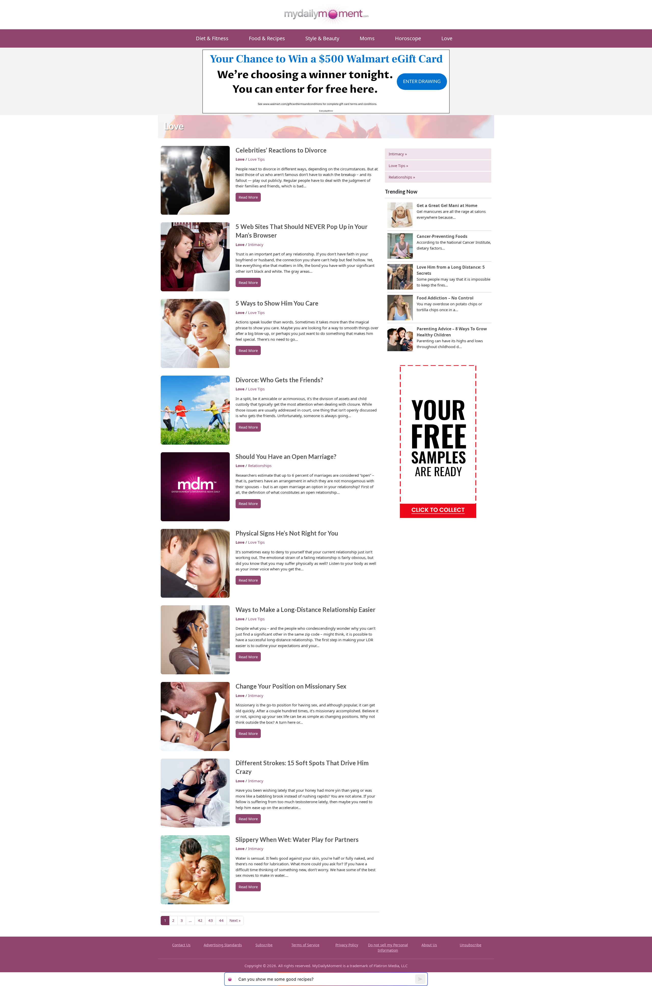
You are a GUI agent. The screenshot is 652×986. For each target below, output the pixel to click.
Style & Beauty (322, 38)
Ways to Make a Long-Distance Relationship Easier (305, 609)
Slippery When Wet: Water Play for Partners (297, 839)
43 (210, 920)
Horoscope (408, 38)
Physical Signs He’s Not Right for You (287, 533)
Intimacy (255, 244)
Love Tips (256, 159)
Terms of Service (305, 944)
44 (221, 920)
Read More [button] (248, 197)
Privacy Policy (346, 944)
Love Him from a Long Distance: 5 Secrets (451, 270)
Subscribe (264, 944)
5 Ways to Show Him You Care (277, 303)
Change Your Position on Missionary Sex (291, 686)
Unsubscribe (470, 944)
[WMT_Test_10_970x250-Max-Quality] (326, 81)
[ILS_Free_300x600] (438, 441)
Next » (235, 920)
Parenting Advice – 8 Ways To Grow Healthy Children (452, 332)
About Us (429, 944)
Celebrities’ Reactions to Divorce (281, 150)
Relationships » (402, 177)
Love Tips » (398, 165)
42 (200, 920)
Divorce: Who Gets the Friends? (279, 380)
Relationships (259, 465)
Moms (367, 38)
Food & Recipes (267, 38)
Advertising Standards (223, 944)
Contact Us (181, 944)
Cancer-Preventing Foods (442, 236)
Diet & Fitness (212, 38)
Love (446, 38)
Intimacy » (398, 153)
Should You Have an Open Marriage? (286, 456)
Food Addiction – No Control (445, 298)
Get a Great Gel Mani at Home (447, 205)
